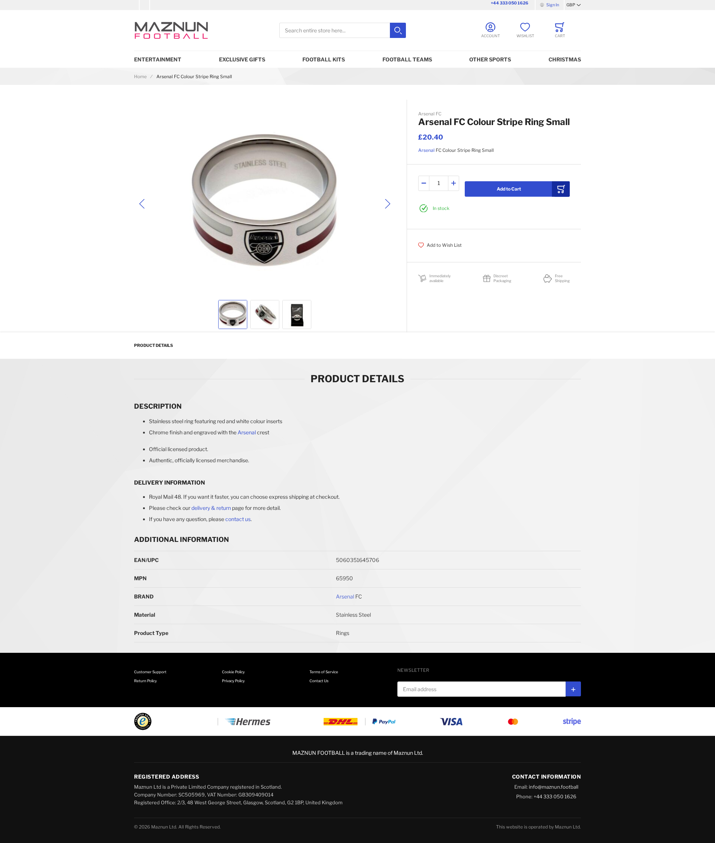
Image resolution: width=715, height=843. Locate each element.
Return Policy (145, 680)
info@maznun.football (553, 787)
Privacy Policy (233, 680)
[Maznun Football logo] (171, 30)
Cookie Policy (233, 672)
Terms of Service (323, 672)
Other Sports (490, 59)
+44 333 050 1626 (509, 3)
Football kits (323, 59)
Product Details (153, 345)
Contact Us (318, 680)
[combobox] (342, 30)
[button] (573, 5)
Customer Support (150, 672)
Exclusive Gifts (242, 59)
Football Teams (407, 59)
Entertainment (157, 59)
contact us (238, 519)
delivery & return (211, 508)
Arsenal (426, 150)
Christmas (565, 59)
